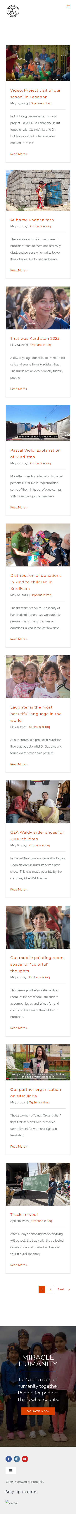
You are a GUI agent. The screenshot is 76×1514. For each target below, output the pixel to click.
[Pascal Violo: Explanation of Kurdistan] (38, 423)
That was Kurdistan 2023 (35, 338)
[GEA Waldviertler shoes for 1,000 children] (38, 801)
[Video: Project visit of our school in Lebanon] (38, 63)
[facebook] (9, 1459)
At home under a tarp (32, 220)
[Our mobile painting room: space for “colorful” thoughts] (38, 927)
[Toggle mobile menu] (68, 7)
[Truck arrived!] (38, 1184)
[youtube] (25, 1459)
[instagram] (17, 1459)
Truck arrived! (24, 1214)
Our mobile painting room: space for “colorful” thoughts (37, 964)
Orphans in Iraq (41, 103)
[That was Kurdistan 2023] (38, 308)
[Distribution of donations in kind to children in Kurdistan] (38, 545)
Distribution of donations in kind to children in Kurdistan (36, 582)
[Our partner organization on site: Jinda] (38, 1062)
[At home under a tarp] (38, 190)
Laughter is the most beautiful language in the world (36, 714)
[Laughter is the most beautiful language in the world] (38, 676)
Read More (17, 154)
